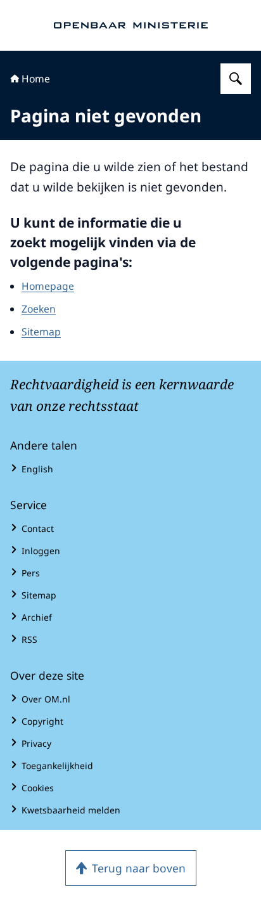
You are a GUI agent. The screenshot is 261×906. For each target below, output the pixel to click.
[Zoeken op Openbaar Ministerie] (235, 78)
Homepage (48, 286)
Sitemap (41, 332)
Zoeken (39, 309)
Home (36, 79)
